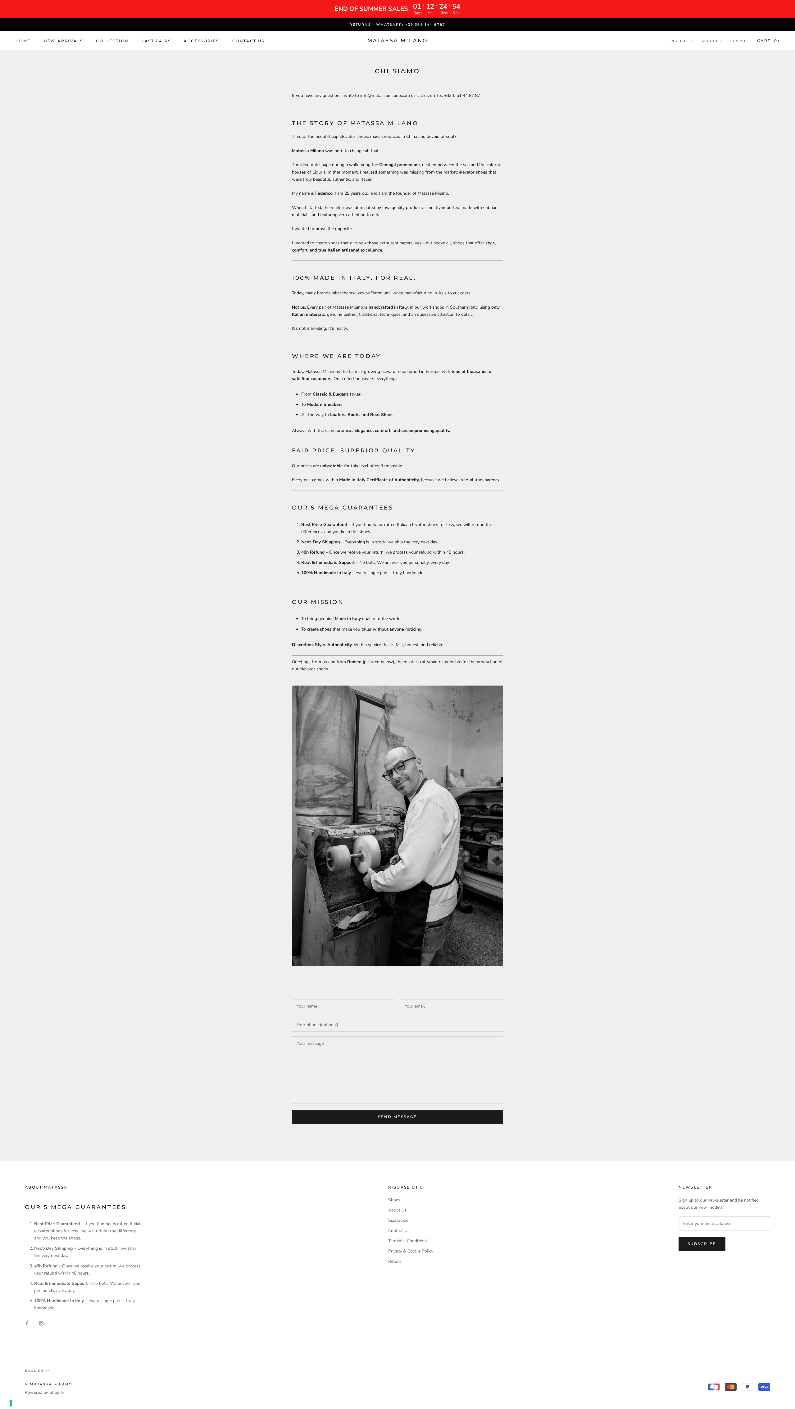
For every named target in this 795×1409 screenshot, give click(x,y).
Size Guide (398, 1220)
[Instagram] (41, 1322)
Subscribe (702, 1243)
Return (394, 1261)
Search (738, 41)
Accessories (201, 41)
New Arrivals (63, 41)
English (678, 41)
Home (23, 41)
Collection (112, 41)
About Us (397, 1210)
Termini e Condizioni (407, 1241)
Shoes (394, 1200)
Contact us (248, 41)
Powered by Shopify (44, 1392)
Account (712, 41)
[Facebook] (27, 1322)
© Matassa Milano (48, 1384)
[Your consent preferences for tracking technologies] (11, 1403)
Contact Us (399, 1231)
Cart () (768, 41)
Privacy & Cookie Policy (410, 1251)
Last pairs (156, 41)
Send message (397, 1116)
